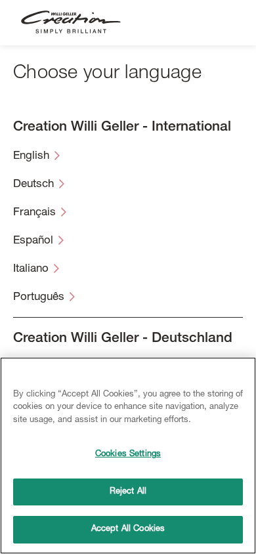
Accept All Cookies (128, 529)
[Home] (71, 22)
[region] (128, 455)
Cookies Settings (128, 454)
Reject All (128, 492)
